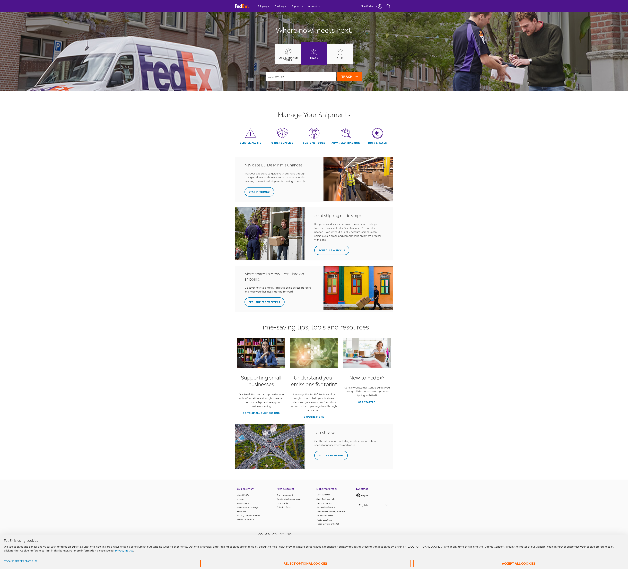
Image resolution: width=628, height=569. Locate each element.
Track (347, 76)
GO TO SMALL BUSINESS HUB (261, 413)
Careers (240, 499)
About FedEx (243, 495)
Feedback (241, 511)
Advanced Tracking (345, 142)
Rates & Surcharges (325, 507)
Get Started (367, 402)
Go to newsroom (331, 455)
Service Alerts (250, 142)
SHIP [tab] (340, 58)
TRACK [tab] (314, 58)
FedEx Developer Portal (327, 524)
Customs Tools (314, 142)
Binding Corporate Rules (248, 515)
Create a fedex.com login (288, 499)
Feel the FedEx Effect (264, 302)
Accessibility (243, 503)
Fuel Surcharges (323, 503)
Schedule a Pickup (332, 250)
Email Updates (323, 494)
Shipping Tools (283, 507)
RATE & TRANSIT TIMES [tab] (288, 58)
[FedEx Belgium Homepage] (245, 6)
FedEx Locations (324, 520)
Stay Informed (259, 191)
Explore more (314, 416)
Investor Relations (245, 519)
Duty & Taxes (377, 142)
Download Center (324, 515)
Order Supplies (282, 142)
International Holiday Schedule (330, 511)
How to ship (282, 503)
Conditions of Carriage (247, 507)
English (363, 505)
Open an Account (285, 495)
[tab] (288, 54)
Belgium (364, 495)
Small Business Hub (325, 499)
